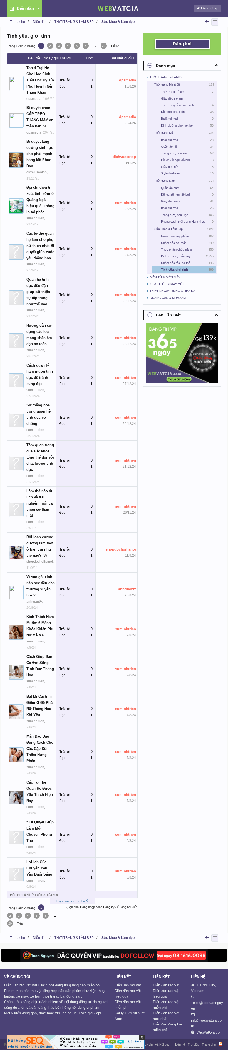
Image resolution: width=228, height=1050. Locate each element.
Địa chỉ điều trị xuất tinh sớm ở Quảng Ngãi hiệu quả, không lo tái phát (40, 199)
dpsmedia (33, 99)
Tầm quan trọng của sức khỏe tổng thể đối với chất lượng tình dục (40, 457)
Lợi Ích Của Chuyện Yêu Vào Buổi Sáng (39, 868)
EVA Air (131, 1013)
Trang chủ (209, 1044)
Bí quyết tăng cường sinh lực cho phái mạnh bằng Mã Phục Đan (39, 153)
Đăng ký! (182, 44)
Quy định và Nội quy (156, 1044)
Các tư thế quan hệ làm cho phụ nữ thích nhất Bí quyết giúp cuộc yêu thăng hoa (40, 245)
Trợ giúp (193, 1044)
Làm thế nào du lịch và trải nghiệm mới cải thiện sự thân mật (40, 503)
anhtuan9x (34, 601)
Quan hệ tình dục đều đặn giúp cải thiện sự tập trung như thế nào (38, 291)
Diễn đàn (25, 8)
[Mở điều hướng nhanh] (207, 21)
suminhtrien (35, 218)
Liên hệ (180, 1044)
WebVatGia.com (210, 1032)
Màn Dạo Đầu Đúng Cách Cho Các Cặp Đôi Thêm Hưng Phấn (39, 748)
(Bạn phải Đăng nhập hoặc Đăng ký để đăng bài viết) (102, 907)
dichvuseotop (36, 172)
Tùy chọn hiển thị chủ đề (72, 901)
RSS (220, 1044)
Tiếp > (115, 45)
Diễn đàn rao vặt (128, 985)
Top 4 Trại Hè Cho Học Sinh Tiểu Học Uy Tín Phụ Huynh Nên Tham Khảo (40, 80)
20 (103, 45)
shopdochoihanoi (39, 562)
